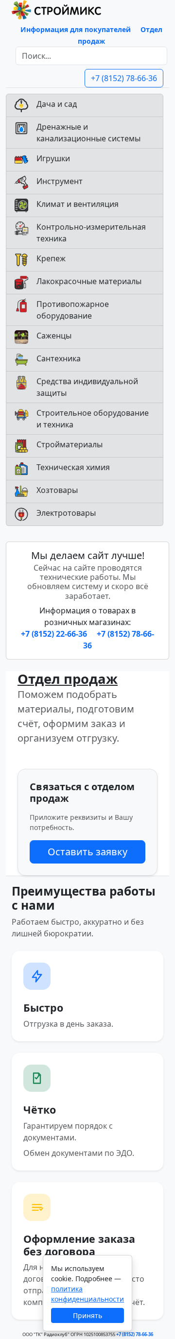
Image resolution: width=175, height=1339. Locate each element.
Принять (87, 1315)
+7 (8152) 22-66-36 (55, 633)
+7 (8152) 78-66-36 (124, 78)
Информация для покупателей (75, 29)
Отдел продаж (68, 679)
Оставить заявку (87, 851)
